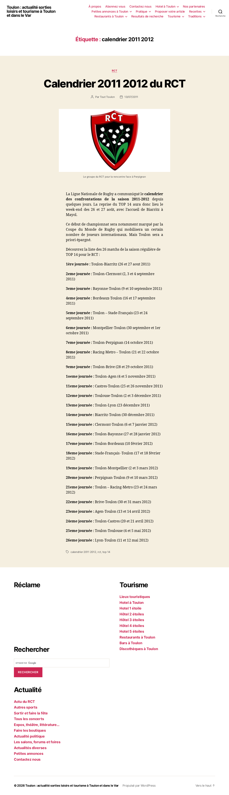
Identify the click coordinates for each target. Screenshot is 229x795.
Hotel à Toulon (165, 6)
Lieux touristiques (135, 597)
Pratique (141, 11)
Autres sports (25, 707)
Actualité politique (29, 736)
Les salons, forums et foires (37, 742)
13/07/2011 (131, 97)
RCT (114, 70)
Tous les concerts (29, 719)
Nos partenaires (194, 6)
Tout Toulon (107, 97)
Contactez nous (140, 6)
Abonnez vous (115, 6)
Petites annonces (28, 753)
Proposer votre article (170, 11)
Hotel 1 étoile (130, 608)
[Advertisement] (39, 615)
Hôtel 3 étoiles (132, 620)
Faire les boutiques (30, 730)
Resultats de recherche (147, 16)
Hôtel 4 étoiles (132, 626)
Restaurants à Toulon (109, 16)
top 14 (106, 552)
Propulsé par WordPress (139, 785)
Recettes (195, 11)
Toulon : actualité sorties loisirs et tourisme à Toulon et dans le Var (31, 11)
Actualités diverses (30, 748)
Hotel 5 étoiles (132, 631)
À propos (95, 6)
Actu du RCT (24, 701)
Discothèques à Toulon (139, 649)
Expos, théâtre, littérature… (36, 725)
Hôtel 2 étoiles (132, 614)
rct (99, 552)
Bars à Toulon (131, 643)
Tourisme (174, 16)
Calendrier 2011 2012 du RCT (114, 83)
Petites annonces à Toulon (110, 11)
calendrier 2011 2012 (83, 552)
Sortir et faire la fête (31, 713)
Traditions (195, 16)
